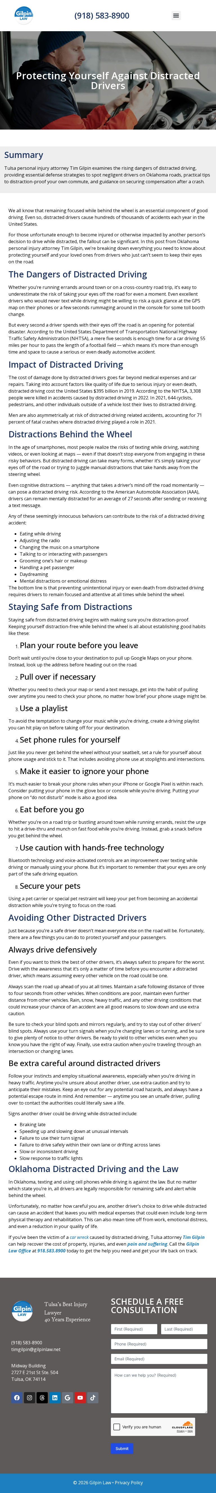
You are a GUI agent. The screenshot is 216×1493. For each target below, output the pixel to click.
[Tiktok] (92, 1397)
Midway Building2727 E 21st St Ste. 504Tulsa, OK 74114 (34, 1372)
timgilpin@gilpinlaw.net (35, 1349)
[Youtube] (80, 1397)
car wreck (79, 1237)
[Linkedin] (54, 1397)
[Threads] (42, 1397)
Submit (122, 1448)
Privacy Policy (129, 1483)
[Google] (67, 1397)
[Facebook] (16, 1397)
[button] (176, 15)
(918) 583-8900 (102, 15)
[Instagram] (29, 1397)
